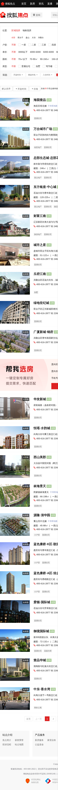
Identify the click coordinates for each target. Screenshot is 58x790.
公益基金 (39, 744)
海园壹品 (40, 100)
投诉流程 (6, 744)
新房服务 (39, 740)
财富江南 (40, 216)
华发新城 (40, 399)
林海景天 (40, 486)
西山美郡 (40, 457)
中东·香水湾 (42, 689)
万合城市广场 (43, 129)
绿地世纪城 (41, 303)
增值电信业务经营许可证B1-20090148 (39, 774)
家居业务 (51, 740)
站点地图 (19, 744)
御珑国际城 (41, 631)
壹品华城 (40, 660)
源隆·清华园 (42, 515)
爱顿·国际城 (42, 602)
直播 (49, 3)
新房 (32, 3)
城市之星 (40, 245)
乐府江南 (40, 274)
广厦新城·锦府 (43, 332)
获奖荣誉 (19, 740)
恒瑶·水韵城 (42, 428)
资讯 (41, 3)
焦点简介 (6, 740)
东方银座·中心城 (45, 187)
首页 (23, 3)
